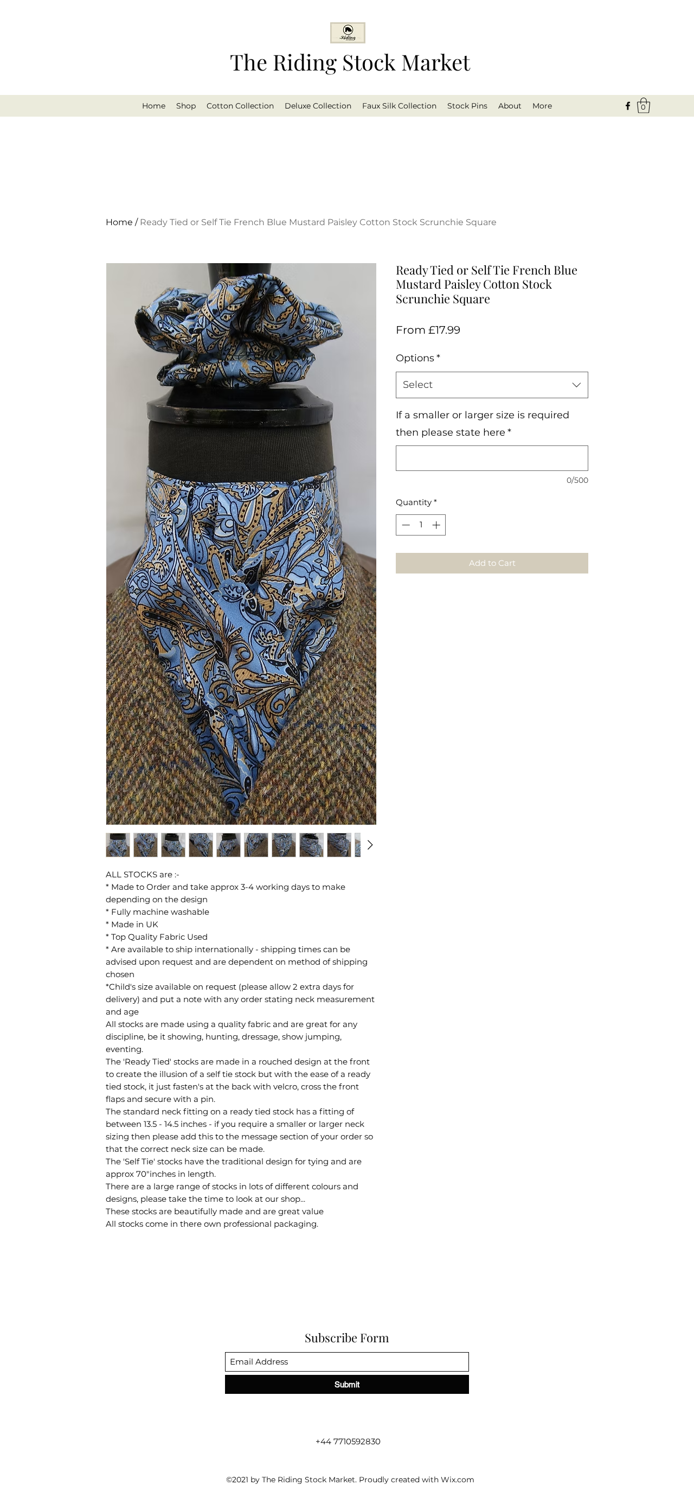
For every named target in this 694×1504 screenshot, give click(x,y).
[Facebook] (627, 105)
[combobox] (492, 385)
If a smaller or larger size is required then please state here (482, 423)
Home (119, 222)
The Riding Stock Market (350, 61)
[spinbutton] (421, 525)
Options (418, 358)
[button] (643, 105)
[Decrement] (404, 525)
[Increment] (437, 525)
